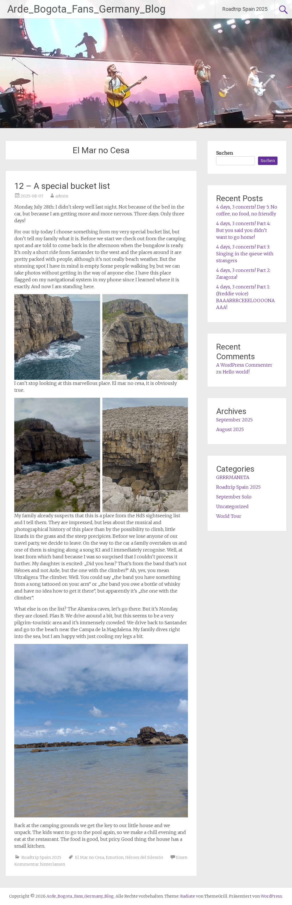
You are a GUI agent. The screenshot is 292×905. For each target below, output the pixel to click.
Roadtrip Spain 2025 (244, 9)
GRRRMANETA (232, 477)
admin (61, 196)
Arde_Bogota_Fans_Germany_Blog (86, 9)
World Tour (228, 516)
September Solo (234, 497)
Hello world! (236, 372)
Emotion (114, 857)
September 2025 (234, 420)
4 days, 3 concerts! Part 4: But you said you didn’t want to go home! (243, 230)
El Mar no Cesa (89, 857)
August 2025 (230, 429)
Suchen (224, 153)
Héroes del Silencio (144, 857)
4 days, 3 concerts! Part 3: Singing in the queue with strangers (244, 253)
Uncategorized (232, 506)
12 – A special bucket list (62, 186)
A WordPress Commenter (244, 365)
